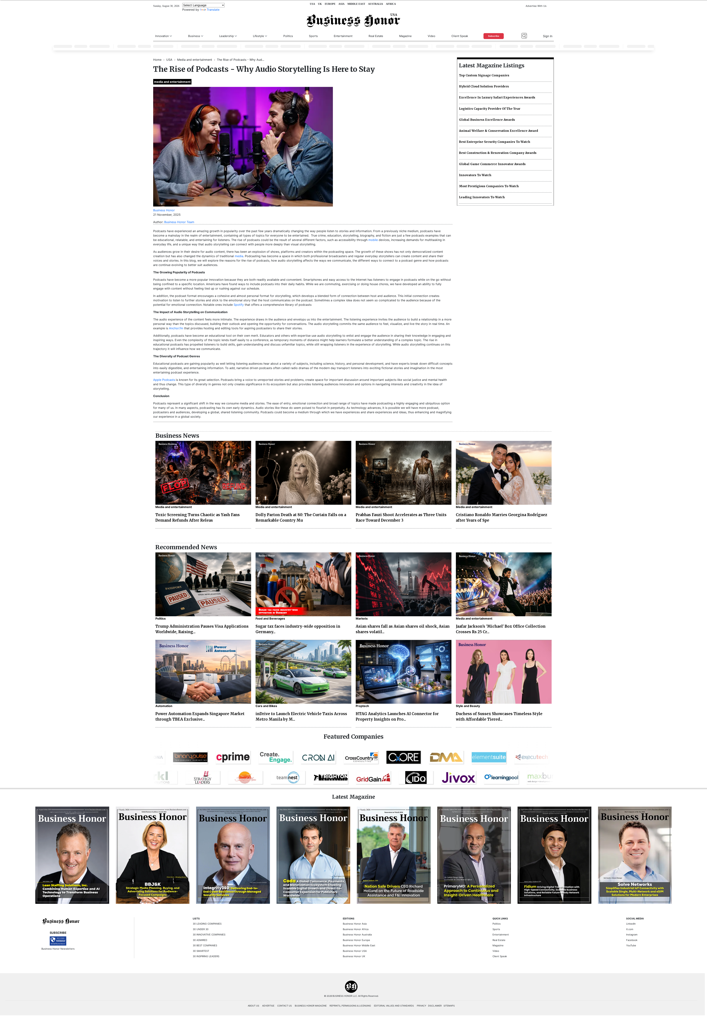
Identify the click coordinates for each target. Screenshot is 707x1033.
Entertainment (343, 36)
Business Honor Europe (356, 940)
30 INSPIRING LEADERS (206, 956)
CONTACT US (284, 1005)
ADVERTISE (268, 1005)
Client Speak (459, 36)
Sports (313, 36)
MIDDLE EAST (356, 4)
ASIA (341, 4)
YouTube (631, 945)
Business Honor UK (354, 956)
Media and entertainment (195, 59)
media (239, 256)
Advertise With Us (536, 5)
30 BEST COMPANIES (205, 945)
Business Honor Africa (355, 929)
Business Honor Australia (357, 934)
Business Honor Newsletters (58, 948)
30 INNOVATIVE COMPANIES (209, 934)
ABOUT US (253, 1005)
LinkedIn (631, 923)
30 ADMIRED (200, 940)
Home (157, 59)
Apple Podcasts (164, 380)
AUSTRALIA (375, 4)
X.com (629, 929)
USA (312, 4)
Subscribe (493, 36)
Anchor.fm (176, 328)
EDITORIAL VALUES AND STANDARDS (394, 1005)
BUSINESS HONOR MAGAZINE (311, 1005)
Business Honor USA (355, 950)
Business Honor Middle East (359, 945)
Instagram (631, 934)
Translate (213, 9)
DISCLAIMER (435, 1005)
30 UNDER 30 (200, 929)
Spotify (239, 304)
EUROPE (330, 4)
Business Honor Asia (355, 923)
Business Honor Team (179, 222)
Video (431, 36)
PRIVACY (421, 1005)
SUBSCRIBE (58, 933)
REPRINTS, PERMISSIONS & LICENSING (350, 1005)
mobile (373, 240)
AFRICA (391, 4)
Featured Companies (354, 736)
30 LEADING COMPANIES (207, 923)
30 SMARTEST (201, 950)
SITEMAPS (449, 1005)
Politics (288, 36)
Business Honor (164, 210)
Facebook (631, 940)
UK (320, 4)
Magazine (405, 36)
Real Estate (376, 36)
